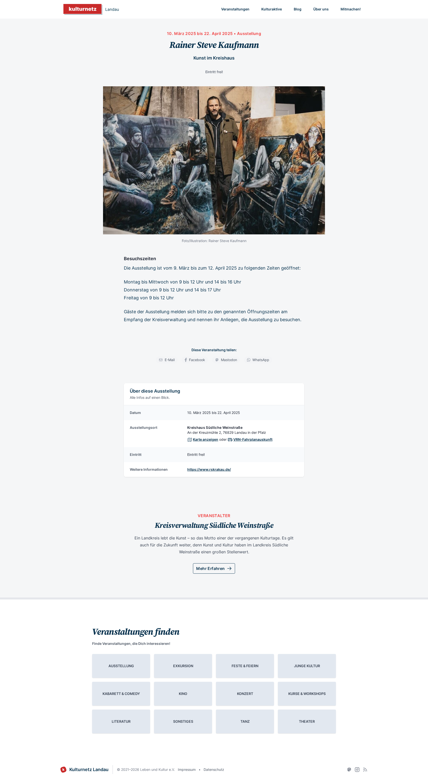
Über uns (321, 9)
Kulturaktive (271, 9)
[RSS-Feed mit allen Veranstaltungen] (365, 769)
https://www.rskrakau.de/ (209, 469)
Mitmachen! (351, 9)
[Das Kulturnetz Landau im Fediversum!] (349, 769)
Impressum (187, 769)
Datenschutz (214, 769)
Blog (297, 9)
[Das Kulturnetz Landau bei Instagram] (357, 769)
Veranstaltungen (235, 9)
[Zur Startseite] (91, 9)
